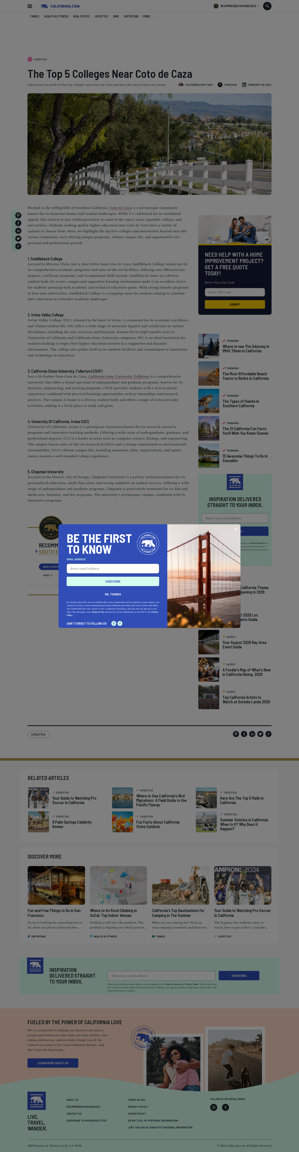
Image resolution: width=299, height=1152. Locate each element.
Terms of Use (98, 612)
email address (76, 559)
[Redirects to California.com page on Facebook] (120, 623)
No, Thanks (113, 594)
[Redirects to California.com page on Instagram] (113, 623)
